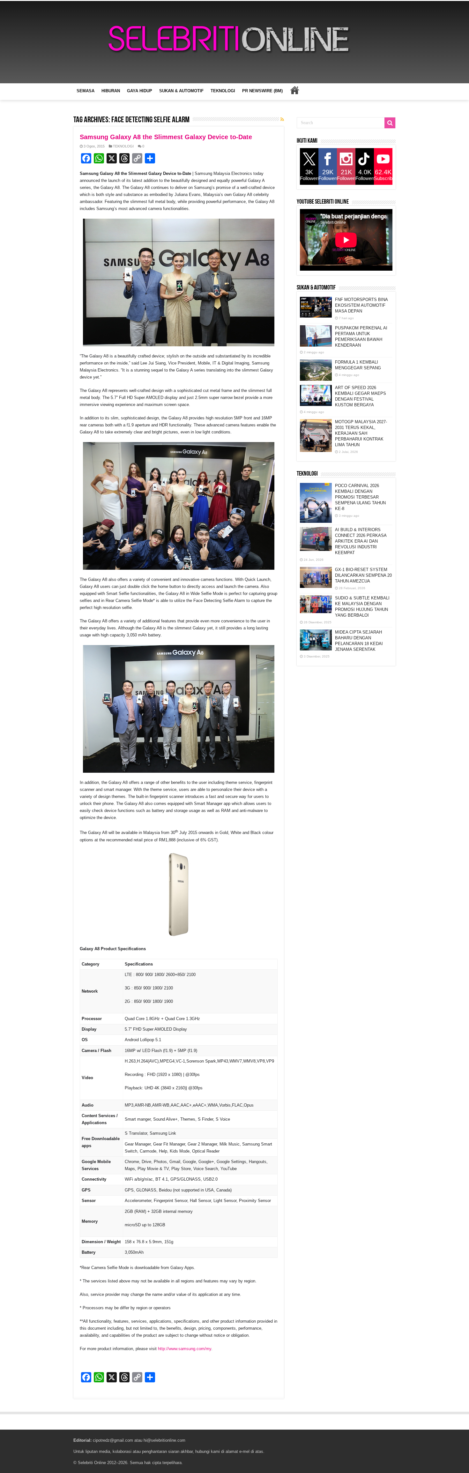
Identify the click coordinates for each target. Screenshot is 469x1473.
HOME (294, 90)
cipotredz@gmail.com (113, 1440)
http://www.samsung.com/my (184, 1348)
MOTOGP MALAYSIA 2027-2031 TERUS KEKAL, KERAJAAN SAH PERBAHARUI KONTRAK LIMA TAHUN (361, 433)
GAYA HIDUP (139, 90)
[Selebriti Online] (234, 42)
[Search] (389, 122)
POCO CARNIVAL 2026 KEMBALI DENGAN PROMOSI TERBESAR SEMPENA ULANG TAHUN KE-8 (360, 497)
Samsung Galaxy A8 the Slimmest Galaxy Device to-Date (166, 136)
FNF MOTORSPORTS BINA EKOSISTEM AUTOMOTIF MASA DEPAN (361, 305)
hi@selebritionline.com (164, 1440)
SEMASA (85, 90)
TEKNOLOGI (223, 90)
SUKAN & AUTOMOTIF (181, 90)
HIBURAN (110, 90)
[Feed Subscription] (282, 119)
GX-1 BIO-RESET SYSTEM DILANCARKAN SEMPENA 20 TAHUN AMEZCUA (363, 575)
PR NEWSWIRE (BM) (262, 90)
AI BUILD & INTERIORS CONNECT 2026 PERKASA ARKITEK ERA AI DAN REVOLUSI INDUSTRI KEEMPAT (360, 541)
